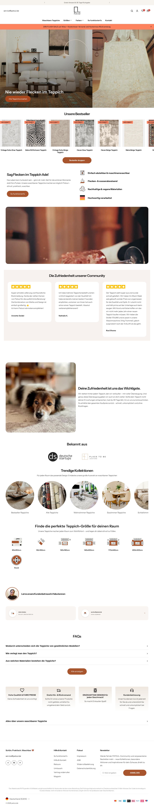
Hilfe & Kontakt (60, 760)
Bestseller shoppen (77, 160)
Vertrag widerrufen (62, 772)
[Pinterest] (20, 762)
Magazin (57, 776)
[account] (137, 10)
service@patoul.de (13, 756)
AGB (79, 760)
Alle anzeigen (77, 671)
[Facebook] (8, 762)
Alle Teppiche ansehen (18, 99)
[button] (44, 2)
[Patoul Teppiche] (77, 11)
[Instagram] (14, 762)
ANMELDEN (135, 773)
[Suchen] (132, 10)
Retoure (57, 764)
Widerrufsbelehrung (85, 764)
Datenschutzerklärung (86, 768)
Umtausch (58, 768)
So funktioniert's (17, 194)
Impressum (81, 756)
